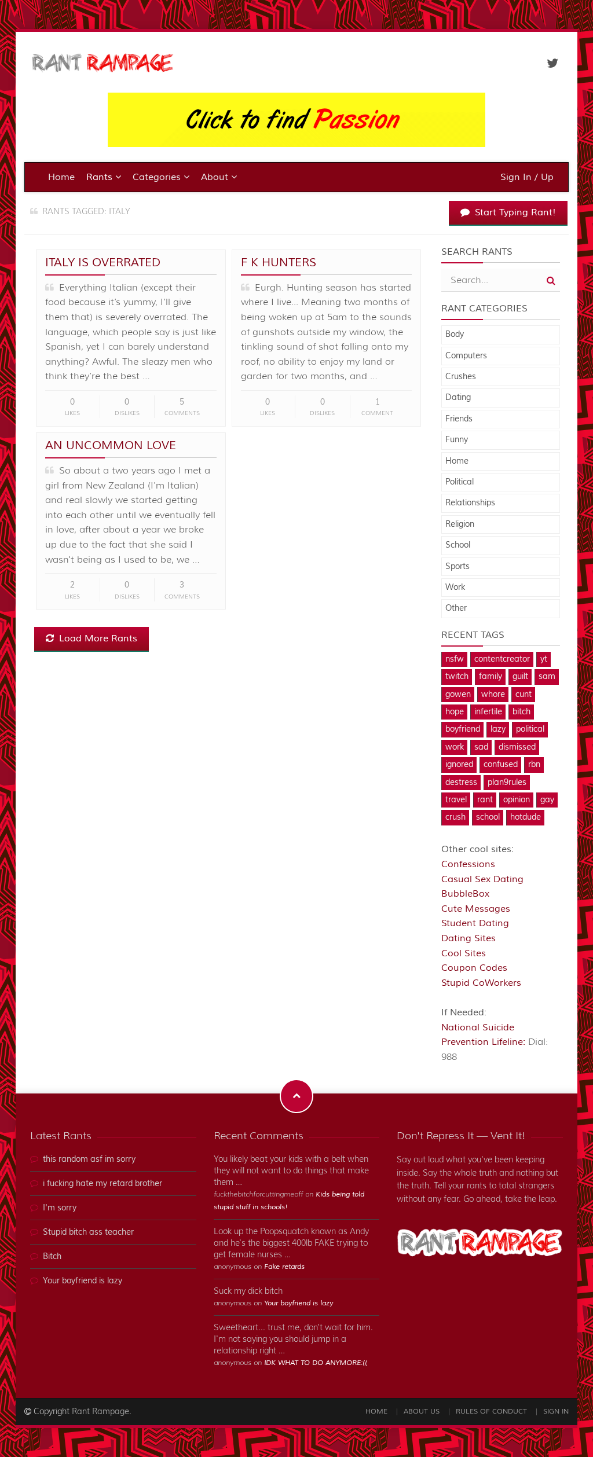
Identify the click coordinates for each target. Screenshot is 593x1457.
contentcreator (502, 659)
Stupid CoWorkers (481, 983)
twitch (456, 676)
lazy (498, 729)
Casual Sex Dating (482, 879)
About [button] (216, 177)
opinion (516, 800)
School (457, 545)
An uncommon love (110, 445)
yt (543, 659)
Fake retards (284, 1267)
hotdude (525, 817)
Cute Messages (475, 909)
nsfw (454, 659)
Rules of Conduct (491, 1411)
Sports (457, 566)
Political (459, 482)
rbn (534, 764)
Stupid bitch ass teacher (88, 1232)
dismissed (517, 747)
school (488, 817)
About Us (422, 1411)
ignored (459, 764)
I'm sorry (59, 1208)
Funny (456, 440)
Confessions (468, 864)
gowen (458, 694)
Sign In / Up (527, 177)
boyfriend (462, 729)
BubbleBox (465, 894)
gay (547, 800)
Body (454, 334)
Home (61, 177)
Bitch (52, 1257)
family (490, 676)
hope (454, 712)
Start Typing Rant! (514, 212)
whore (493, 694)
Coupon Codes (474, 968)
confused (501, 764)
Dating (458, 397)
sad (481, 747)
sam (547, 676)
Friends (459, 419)
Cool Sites (463, 953)
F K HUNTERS (278, 262)
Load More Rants (96, 638)
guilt (520, 676)
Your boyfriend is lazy (82, 1281)
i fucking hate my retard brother (102, 1184)
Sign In (556, 1411)
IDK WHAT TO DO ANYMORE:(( (315, 1363)
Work (455, 587)
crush (455, 817)
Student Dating (475, 923)
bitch (521, 712)
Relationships (470, 503)
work (454, 747)
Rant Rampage (100, 1412)
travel (456, 800)
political (530, 729)
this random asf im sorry (89, 1159)
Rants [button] (100, 177)
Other (456, 608)
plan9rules (507, 782)
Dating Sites (468, 938)
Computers (466, 356)
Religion (459, 524)
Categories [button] (158, 177)
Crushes (460, 377)
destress (461, 782)
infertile (488, 712)
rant (485, 800)
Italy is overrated (102, 262)
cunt (523, 694)
